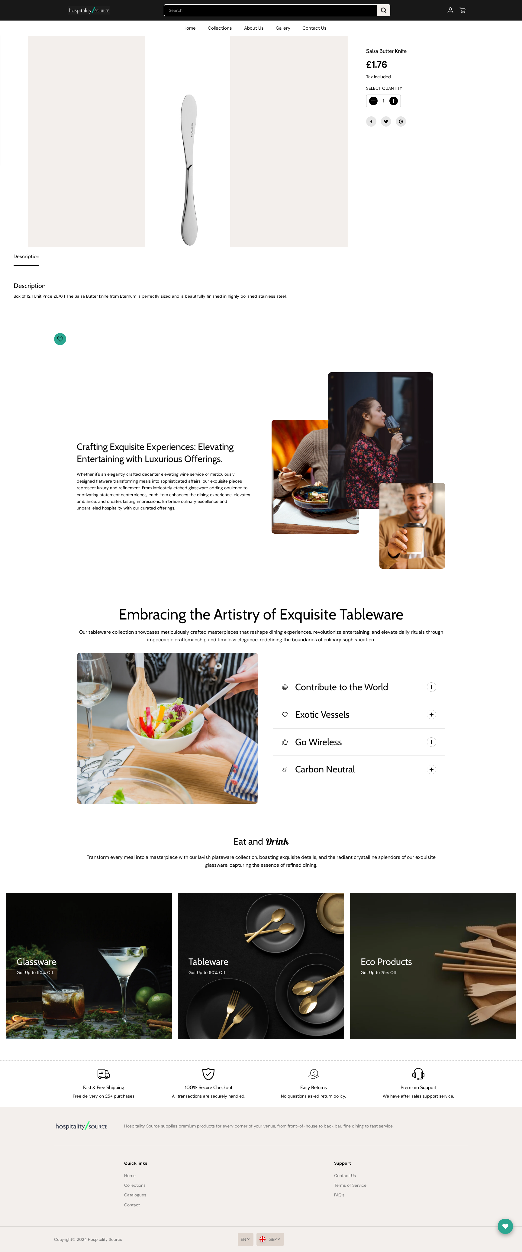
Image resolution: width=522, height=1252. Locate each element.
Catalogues (135, 1195)
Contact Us (314, 28)
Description (26, 256)
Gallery (283, 28)
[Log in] (450, 10)
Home (189, 28)
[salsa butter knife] (188, 141)
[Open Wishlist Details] (505, 1226)
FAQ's (339, 1195)
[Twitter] (386, 121)
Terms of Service (350, 1185)
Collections (220, 28)
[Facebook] (371, 121)
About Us (254, 28)
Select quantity (384, 88)
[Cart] (462, 10)
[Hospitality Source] (89, 10)
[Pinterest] (401, 121)
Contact (132, 1205)
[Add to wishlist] (60, 339)
